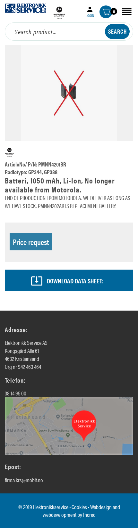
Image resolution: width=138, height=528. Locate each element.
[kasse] (105, 11)
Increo (89, 514)
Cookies (79, 507)
